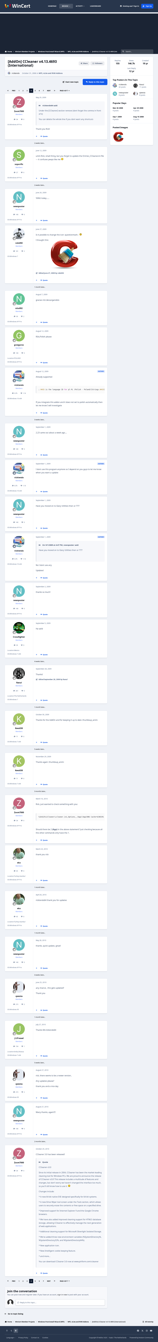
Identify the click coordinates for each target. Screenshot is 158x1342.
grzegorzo (19, 345)
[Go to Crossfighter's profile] (19, 628)
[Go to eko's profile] (19, 853)
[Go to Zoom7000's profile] (19, 102)
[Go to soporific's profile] (19, 155)
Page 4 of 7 (64, 91)
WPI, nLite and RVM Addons (51, 73)
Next (48, 91)
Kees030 (19, 728)
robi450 (19, 243)
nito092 (19, 308)
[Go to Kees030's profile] (19, 719)
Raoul (19, 682)
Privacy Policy (23, 1338)
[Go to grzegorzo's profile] (19, 335)
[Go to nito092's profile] (19, 299)
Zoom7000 (19, 111)
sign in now (62, 1294)
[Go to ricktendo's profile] (9, 73)
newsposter (19, 206)
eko (19, 862)
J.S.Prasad (19, 1038)
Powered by (141, 1338)
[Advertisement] (79, 31)
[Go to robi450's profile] (19, 234)
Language (10, 1338)
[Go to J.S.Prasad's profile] (19, 1029)
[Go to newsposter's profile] (19, 197)
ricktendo (16, 73)
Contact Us (35, 1338)
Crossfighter (19, 637)
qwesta (19, 996)
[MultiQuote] (36, 136)
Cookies (45, 1338)
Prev (13, 91)
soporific (19, 164)
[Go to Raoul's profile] (19, 673)
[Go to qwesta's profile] (19, 987)
